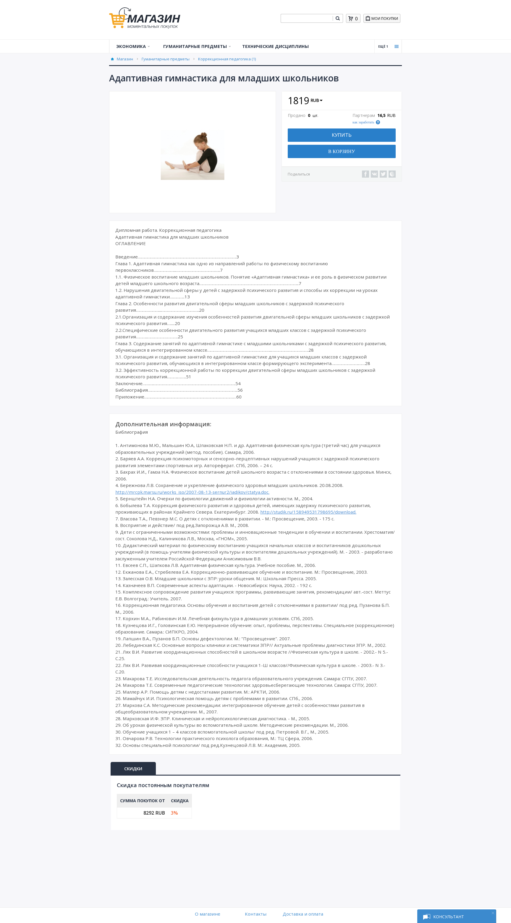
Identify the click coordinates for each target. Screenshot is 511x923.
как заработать (363, 122)
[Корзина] (350, 18)
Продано (296, 115)
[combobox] (307, 18)
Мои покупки (384, 18)
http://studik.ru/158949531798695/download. (308, 512)
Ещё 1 (383, 46)
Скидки (133, 768)
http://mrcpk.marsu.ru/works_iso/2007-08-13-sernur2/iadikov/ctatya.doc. (192, 492)
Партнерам (363, 115)
